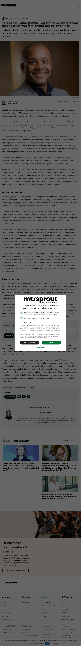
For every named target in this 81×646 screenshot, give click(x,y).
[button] (40, 322)
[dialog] (40, 323)
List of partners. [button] (55, 330)
